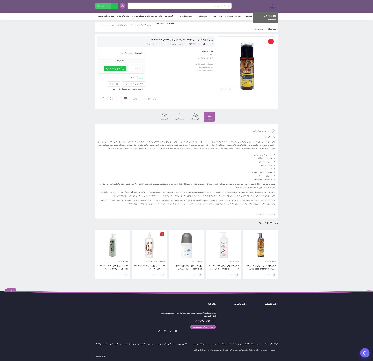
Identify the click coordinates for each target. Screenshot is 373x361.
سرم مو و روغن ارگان (175, 44)
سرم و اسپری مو (262, 214)
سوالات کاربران (179, 119)
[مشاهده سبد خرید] (114, 6)
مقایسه (112, 84)
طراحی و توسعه (100, 356)
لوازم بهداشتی (146, 25)
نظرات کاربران (195, 119)
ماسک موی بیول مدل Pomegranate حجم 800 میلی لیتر (149, 267)
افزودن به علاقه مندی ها (131, 84)
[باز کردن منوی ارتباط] (365, 353)
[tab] (209, 117)
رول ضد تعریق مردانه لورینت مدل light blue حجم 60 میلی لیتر (188, 267)
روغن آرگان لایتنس (207, 51)
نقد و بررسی (164, 119)
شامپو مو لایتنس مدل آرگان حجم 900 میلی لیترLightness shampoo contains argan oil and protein (261, 269)
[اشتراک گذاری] (229, 89)
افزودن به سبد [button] (273, 274)
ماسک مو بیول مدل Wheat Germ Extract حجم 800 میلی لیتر (114, 267)
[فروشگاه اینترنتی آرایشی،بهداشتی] (272, 6)
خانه (154, 25)
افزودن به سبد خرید (113, 68)
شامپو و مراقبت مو (135, 25)
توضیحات (209, 119)
